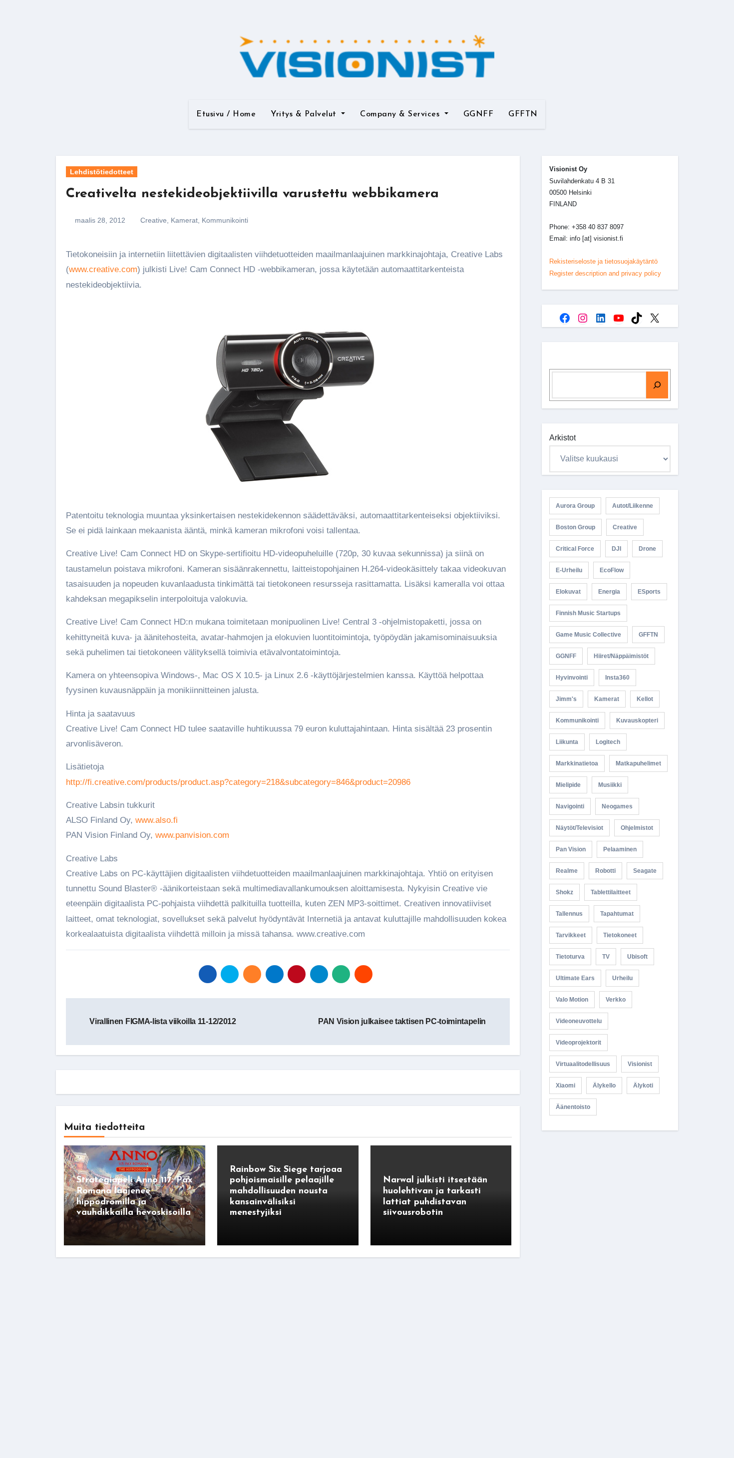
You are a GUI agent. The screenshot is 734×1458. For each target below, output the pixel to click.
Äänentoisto (573, 1106)
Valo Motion (572, 999)
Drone (647, 548)
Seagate (645, 870)
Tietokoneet (620, 935)
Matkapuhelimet (638, 763)
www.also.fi (156, 820)
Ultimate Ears (575, 978)
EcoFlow (612, 570)
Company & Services (401, 114)
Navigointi (570, 806)
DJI (616, 548)
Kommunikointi (225, 220)
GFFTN (523, 114)
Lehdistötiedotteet (101, 172)
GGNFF (478, 114)
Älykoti (643, 1085)
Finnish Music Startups (588, 613)
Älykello (604, 1085)
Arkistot (562, 437)
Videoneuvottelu (579, 1021)
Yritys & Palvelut (305, 114)
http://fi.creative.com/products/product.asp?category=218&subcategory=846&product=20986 (238, 782)
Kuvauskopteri (637, 720)
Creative (153, 220)
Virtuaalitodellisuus (583, 1064)
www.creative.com (103, 269)
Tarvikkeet (571, 935)
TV (606, 956)
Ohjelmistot (637, 827)
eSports (649, 591)
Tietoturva (570, 956)
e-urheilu (569, 570)
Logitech (608, 741)
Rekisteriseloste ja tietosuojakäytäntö (603, 261)
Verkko (616, 999)
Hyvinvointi (572, 677)
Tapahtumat (617, 913)
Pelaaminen (620, 849)
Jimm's (566, 699)
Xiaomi (565, 1085)
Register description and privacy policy (605, 273)
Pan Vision (571, 849)
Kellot (645, 699)
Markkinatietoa (577, 763)
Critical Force (575, 548)
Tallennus (569, 913)
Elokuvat (568, 591)
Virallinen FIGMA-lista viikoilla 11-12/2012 (162, 1021)
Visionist (640, 1064)
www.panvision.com (192, 835)
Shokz (564, 892)
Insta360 (617, 677)
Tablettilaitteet (611, 892)
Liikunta (567, 741)
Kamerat (184, 220)
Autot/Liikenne (632, 505)
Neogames (617, 806)
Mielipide (568, 784)
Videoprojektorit (578, 1042)
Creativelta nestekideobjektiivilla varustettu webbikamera (252, 194)
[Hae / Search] (657, 384)
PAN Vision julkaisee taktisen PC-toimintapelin (403, 1021)
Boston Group (575, 527)
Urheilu (622, 978)
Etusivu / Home (226, 114)
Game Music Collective (588, 634)
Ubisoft (637, 956)
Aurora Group (575, 505)
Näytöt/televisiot (579, 827)
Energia (609, 591)
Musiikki (610, 784)
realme (567, 870)
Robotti (605, 870)
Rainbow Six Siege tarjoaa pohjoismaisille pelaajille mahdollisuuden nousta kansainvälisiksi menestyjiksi (286, 1191)
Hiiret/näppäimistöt (621, 656)
